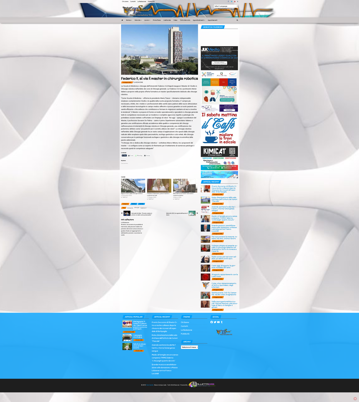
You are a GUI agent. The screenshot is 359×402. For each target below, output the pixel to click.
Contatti (133, 1)
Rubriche (138, 20)
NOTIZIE (141, 204)
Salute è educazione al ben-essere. (139, 346)
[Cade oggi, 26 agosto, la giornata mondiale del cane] (205, 268)
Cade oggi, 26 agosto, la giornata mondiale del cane (224, 266)
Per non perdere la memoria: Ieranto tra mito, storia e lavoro (224, 237)
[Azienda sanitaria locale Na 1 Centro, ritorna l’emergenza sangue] (205, 209)
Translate (234, 9)
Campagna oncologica (137, 336)
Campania (130, 208)
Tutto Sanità (149, 385)
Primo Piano (157, 20)
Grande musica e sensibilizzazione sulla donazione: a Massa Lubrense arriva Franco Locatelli (224, 228)
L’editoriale (167, 20)
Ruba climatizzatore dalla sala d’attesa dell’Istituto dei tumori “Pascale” (224, 199)
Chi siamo (125, 1)
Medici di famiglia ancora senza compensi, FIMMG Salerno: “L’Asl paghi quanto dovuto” (224, 218)
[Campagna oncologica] (127, 337)
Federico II (143, 208)
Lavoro (146, 20)
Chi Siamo (185, 322)
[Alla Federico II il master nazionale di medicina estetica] (185, 186)
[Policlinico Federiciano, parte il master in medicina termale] (159, 186)
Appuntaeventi (212, 20)
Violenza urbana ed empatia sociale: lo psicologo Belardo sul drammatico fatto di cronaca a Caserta (225, 248)
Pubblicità (151, 1)
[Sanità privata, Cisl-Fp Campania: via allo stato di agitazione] (205, 295)
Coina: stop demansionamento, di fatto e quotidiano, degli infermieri (224, 285)
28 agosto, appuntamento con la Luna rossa (225, 275)
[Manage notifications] (355, 398)
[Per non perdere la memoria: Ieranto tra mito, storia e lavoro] (205, 239)
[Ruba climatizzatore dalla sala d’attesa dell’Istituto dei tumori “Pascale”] (205, 200)
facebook (228, 1)
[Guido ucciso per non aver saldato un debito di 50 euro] (205, 259)
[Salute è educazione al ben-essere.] (127, 346)
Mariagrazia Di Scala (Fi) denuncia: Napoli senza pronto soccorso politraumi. (140, 325)
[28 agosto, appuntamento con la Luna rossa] (205, 277)
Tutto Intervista (185, 20)
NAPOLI (134, 204)
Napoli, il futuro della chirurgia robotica (131, 193)
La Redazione (142, 1)
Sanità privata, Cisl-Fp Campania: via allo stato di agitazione (224, 293)
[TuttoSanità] (122, 20)
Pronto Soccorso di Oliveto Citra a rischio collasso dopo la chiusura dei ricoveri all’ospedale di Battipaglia (224, 189)
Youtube (234, 1)
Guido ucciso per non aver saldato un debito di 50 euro (224, 257)
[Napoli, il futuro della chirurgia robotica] (133, 186)
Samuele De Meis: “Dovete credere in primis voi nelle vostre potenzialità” (141, 214)
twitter (231, 1)
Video (175, 20)
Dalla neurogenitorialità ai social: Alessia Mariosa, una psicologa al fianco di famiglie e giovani (225, 304)
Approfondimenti (198, 20)
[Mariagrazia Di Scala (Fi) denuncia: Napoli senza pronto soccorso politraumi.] (127, 324)
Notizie (128, 20)
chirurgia (136, 207)
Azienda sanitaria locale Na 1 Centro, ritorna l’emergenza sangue (223, 209)
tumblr (237, 1)
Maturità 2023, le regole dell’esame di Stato (176, 214)
